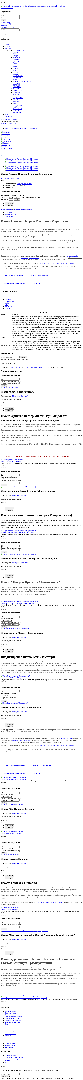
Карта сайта (9, 1047)
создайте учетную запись (33, 367)
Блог (6, 114)
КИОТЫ (16, 103)
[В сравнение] (5, 467)
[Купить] (1, 405)
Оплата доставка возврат (13, 1017)
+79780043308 (9, 123)
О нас (7, 45)
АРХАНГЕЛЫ (18, 90)
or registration (5, 22)
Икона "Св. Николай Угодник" (11, 833)
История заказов (10, 1034)
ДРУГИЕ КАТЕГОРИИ (18, 111)
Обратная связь (10, 1044)
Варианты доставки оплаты (14, 283)
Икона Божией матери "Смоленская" (13, 779)
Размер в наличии (7, 619)
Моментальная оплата (12, 1022)
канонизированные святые (22, 209)
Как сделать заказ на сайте (13, 275)
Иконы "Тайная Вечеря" (16, 54)
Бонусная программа (12, 1011)
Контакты (8, 116)
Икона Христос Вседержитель (11, 461)
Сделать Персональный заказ (11, 197)
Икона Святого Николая (9, 909)
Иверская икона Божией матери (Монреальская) (17, 532)
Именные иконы (16, 66)
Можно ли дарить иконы (39, 275)
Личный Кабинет (11, 1032)
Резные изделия (15, 73)
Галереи (7, 46)
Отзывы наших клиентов (13, 1018)
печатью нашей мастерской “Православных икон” (56, 263)
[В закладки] (3, 467)
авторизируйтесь (15, 367)
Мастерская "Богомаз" (24, 184)
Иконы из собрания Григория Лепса (16, 60)
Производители (10, 1055)
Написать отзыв (13, 178)
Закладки (8, 1035)
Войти (3, 20)
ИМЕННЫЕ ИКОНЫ (17, 100)
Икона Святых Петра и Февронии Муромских (21, 128)
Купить (17, 199)
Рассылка (8, 1062)
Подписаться (6, 1076)
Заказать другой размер (9, 195)
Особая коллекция (16, 69)
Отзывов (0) (9, 216)
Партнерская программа (13, 1020)
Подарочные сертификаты (14, 1057)
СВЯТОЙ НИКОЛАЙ (17, 86)
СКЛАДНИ (17, 92)
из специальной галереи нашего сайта (48, 902)
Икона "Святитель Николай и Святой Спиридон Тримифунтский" (24, 998)
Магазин (8, 48)
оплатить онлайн (72, 256)
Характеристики (10, 214)
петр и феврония (6, 209)
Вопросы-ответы (10, 1013)
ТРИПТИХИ (17, 109)
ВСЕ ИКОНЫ (14, 89)
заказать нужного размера (30, 258)
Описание (8, 212)
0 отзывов (4, 178)
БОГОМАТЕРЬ (18, 50)
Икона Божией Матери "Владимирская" (14, 678)
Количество (5, 199)
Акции (7, 1061)
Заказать (23, 357)
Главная (7, 43)
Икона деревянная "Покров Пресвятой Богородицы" (19, 603)
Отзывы (37, 283)
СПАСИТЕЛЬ (18, 76)
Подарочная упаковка (8, 697)
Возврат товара (10, 1045)
